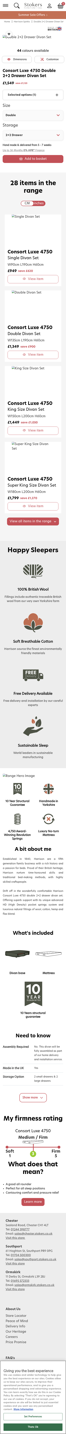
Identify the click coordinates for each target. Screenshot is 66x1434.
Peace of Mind (17, 1321)
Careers (12, 1337)
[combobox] (33, 115)
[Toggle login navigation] (49, 5)
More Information (23, 1409)
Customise (52, 59)
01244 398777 (20, 1229)
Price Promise (16, 1342)
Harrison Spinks (22, 22)
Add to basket (36, 158)
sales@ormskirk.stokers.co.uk (34, 1285)
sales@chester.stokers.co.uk (33, 1233)
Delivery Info (15, 1326)
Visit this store (15, 1238)
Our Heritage (16, 1331)
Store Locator (16, 1316)
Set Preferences (33, 1417)
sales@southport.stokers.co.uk (35, 1259)
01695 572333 (20, 1280)
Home (7, 22)
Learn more (33, 1201)
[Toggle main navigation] (5, 5)
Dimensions (20, 59)
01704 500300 (21, 1255)
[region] (33, 1397)
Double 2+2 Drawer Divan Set (49, 22)
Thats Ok (33, 1427)
